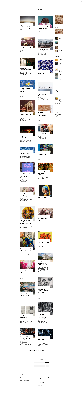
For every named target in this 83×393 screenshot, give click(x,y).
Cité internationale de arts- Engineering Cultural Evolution (43, 263)
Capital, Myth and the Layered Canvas (25, 48)
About (76, 1)
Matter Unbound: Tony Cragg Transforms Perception (43, 94)
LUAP (56, 87)
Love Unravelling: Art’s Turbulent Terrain (25, 114)
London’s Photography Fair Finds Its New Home (43, 28)
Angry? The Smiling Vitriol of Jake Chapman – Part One (25, 222)
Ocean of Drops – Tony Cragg (58, 103)
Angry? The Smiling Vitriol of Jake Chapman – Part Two (25, 195)
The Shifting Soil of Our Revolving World (43, 49)
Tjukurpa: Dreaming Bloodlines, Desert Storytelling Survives (25, 90)
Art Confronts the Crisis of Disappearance (43, 134)
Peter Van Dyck (56, 91)
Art (2, 1)
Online (4, 1)
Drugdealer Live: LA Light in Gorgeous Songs (42, 173)
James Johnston (57, 86)
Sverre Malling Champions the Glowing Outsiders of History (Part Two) (43, 290)
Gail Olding (56, 90)
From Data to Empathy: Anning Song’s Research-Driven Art (26, 317)
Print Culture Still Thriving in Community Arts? (43, 242)
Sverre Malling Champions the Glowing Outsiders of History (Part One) (43, 316)
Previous (30, 350)
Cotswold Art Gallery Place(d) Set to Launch (60, 39)
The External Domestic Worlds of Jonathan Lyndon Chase (25, 338)
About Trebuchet (49, 375)
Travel (48, 383)
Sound (48, 382)
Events (48, 377)
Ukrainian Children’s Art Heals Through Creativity (25, 295)
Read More (39, 35)
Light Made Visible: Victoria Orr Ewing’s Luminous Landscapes (25, 26)
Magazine (7, 1)
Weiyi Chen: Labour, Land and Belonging (25, 152)
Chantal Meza (56, 89)
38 (40, 350)
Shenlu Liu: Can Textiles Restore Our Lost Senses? (43, 339)
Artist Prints (9, 1)
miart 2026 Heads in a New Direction (43, 198)
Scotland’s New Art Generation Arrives (42, 153)
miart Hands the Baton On (40, 386)
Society (48, 381)
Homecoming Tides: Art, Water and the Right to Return (42, 218)
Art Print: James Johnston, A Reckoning (60, 60)
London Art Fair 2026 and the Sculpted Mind (26, 249)
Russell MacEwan (57, 88)
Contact (79, 1)
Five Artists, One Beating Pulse (42, 72)
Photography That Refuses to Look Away (25, 68)
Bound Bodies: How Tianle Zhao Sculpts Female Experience (42, 113)
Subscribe (13, 1)
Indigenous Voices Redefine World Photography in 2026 (25, 136)
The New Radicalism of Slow (41, 382)
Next (43, 350)
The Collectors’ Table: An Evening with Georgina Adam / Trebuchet (25, 175)
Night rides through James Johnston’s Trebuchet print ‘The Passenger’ (60, 65)
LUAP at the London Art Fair (25, 271)
